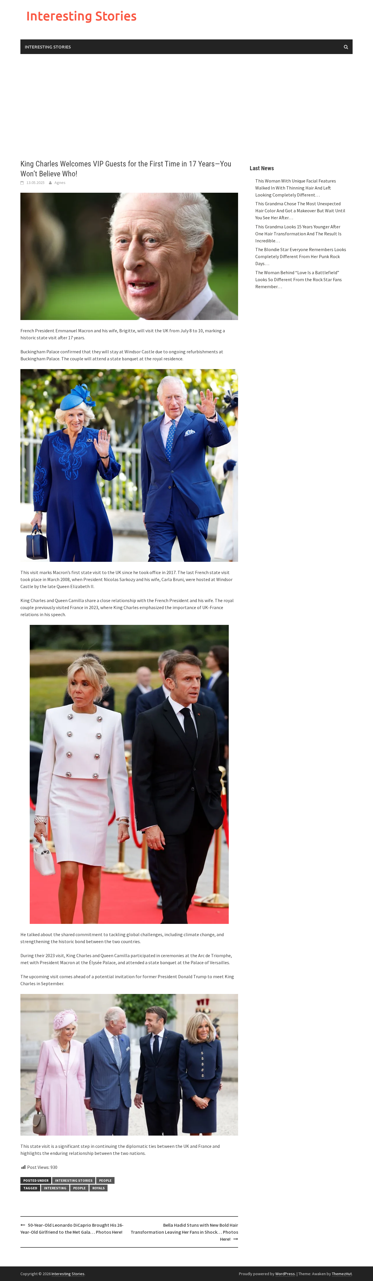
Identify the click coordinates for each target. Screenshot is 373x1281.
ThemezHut (342, 1273)
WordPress (285, 1273)
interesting (55, 1188)
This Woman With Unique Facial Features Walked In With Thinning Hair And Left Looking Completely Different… (295, 188)
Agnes (60, 182)
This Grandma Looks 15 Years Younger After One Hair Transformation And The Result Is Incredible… (298, 234)
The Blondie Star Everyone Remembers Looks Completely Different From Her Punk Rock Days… (300, 256)
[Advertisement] (186, 106)
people (79, 1188)
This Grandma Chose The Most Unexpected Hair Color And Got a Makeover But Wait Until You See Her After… (300, 210)
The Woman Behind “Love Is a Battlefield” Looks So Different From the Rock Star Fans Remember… (298, 279)
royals (98, 1188)
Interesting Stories (81, 16)
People (105, 1180)
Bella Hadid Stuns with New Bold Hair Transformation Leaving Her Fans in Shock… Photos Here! (184, 1232)
